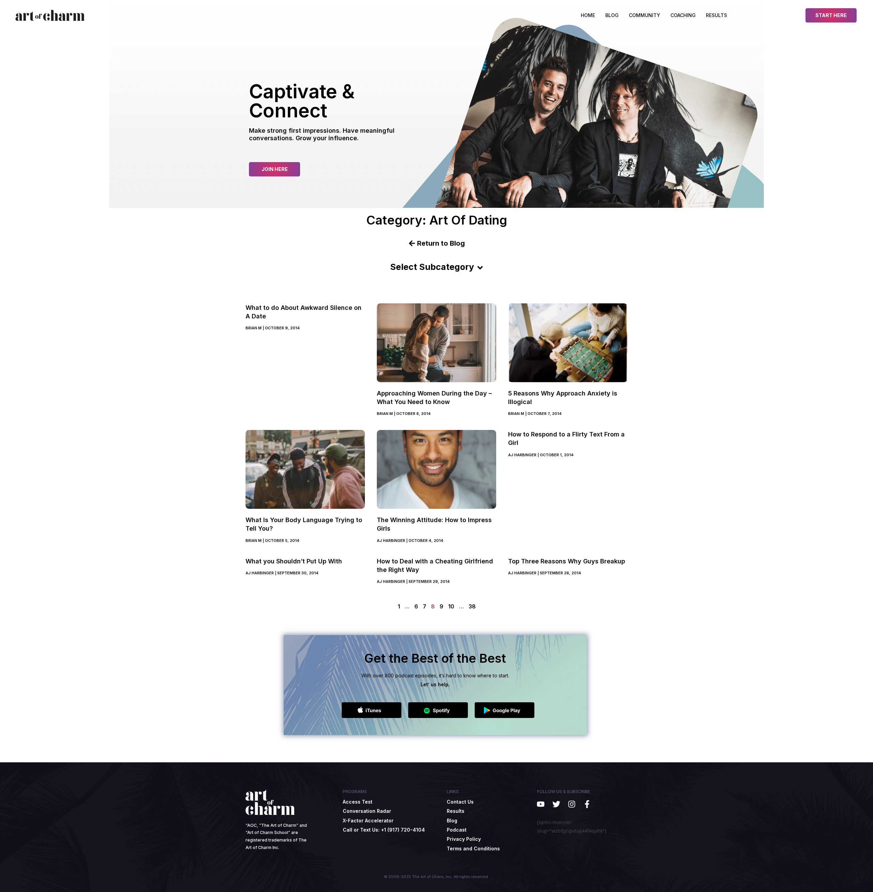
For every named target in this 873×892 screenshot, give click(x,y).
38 (472, 606)
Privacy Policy (464, 839)
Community (644, 15)
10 (451, 606)
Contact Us (460, 802)
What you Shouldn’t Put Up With (294, 561)
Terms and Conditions (473, 848)
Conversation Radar (367, 811)
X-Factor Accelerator (368, 820)
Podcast (457, 830)
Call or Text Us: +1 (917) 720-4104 (384, 830)
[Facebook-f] (587, 804)
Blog (612, 15)
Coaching (683, 15)
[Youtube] (541, 804)
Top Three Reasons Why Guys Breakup (566, 561)
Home (588, 15)
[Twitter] (556, 804)
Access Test (357, 802)
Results (716, 15)
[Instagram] (572, 804)
